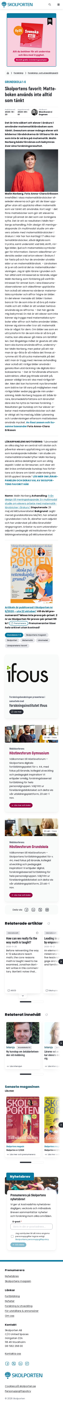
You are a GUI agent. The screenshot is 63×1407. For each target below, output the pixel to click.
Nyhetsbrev (12, 1276)
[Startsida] (8, 73)
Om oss (9, 1315)
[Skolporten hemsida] (17, 4)
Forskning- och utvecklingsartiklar (45, 73)
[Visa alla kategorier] (37, 933)
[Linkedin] (33, 910)
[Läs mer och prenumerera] (22, 1120)
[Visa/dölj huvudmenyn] (58, 4)
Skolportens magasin (18, 1281)
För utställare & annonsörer (22, 1311)
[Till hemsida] (24, 1376)
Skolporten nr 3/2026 (15, 1150)
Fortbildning (12, 1296)
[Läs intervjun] (22, 1033)
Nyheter (10, 1301)
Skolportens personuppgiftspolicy (32, 1239)
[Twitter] (40, 910)
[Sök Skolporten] (49, 4)
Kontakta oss (13, 1353)
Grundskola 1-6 (15, 82)
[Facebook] (26, 910)
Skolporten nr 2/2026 (53, 1150)
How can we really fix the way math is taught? (21, 941)
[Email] (47, 910)
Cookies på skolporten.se (20, 1386)
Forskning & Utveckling (18, 1306)
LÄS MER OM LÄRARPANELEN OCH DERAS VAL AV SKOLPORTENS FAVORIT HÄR (31, 480)
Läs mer (9, 1090)
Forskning (18, 73)
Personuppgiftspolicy (18, 1391)
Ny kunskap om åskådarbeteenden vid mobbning (22, 1053)
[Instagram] (27, 1363)
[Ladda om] (48, 923)
